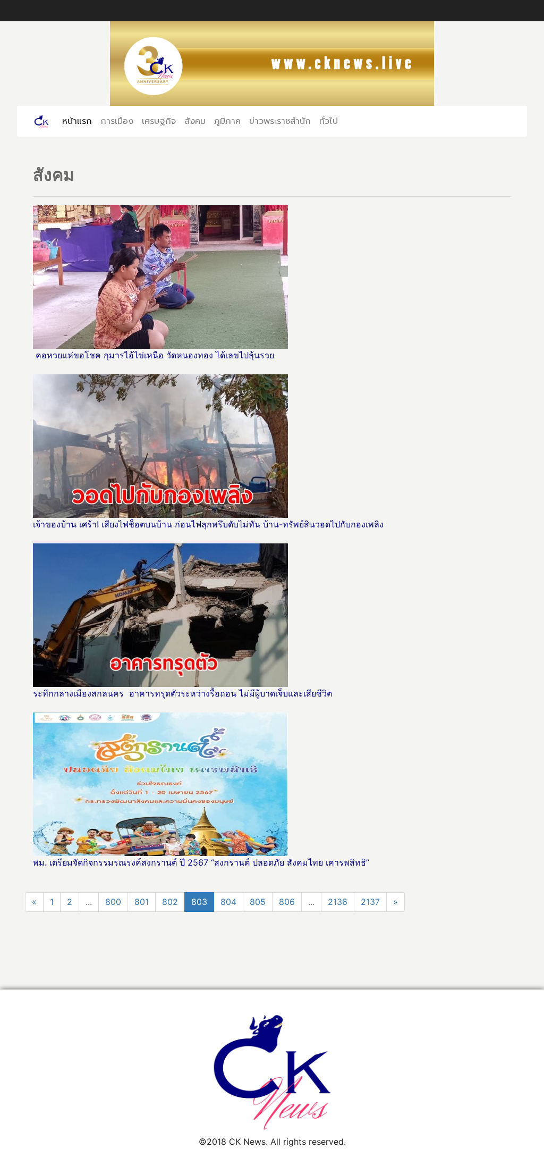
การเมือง (116, 121)
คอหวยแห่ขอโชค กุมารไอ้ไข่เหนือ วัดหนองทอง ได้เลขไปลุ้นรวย (155, 355)
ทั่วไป (328, 121)
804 (228, 901)
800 (113, 901)
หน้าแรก (79, 121)
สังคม (195, 121)
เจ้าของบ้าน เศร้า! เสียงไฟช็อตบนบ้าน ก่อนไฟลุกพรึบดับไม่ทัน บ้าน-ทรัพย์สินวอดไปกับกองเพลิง (209, 524)
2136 (337, 901)
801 (141, 901)
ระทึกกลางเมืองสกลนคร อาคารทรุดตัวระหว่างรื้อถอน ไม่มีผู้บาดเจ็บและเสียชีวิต (182, 693)
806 (287, 901)
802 (170, 901)
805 (258, 901)
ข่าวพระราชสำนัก (280, 121)
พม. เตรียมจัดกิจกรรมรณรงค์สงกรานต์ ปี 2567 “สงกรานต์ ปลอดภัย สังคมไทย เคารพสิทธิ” (201, 862)
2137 (370, 901)
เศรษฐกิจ (159, 121)
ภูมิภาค (227, 121)
